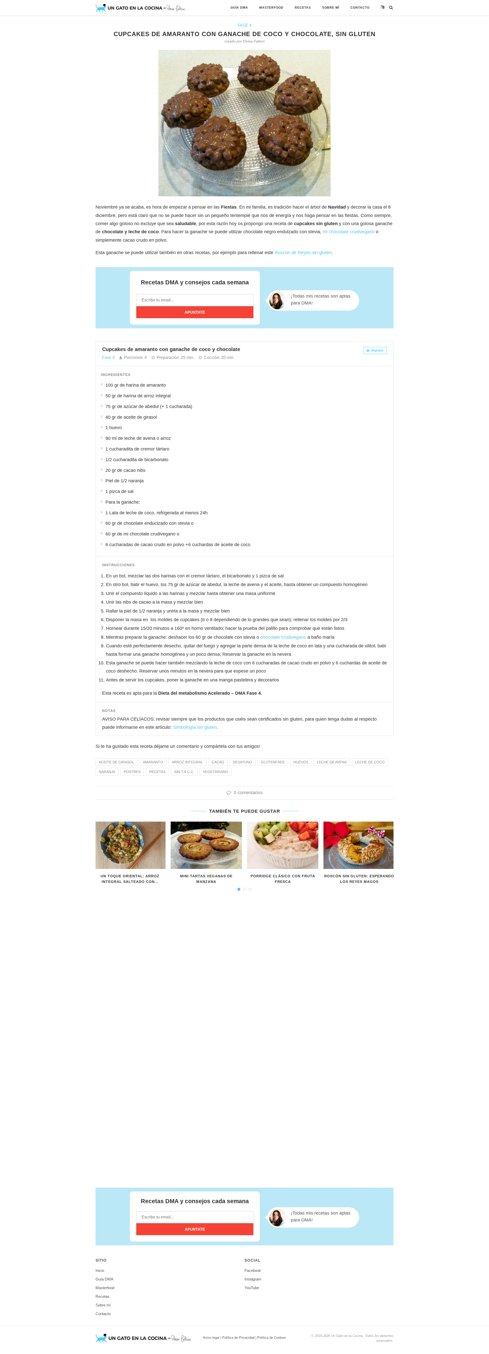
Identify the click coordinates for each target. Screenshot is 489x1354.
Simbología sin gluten (195, 727)
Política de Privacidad (238, 1338)
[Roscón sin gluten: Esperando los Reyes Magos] (359, 845)
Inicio (100, 1270)
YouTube (251, 1288)
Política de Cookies (271, 1338)
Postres (132, 772)
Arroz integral (187, 762)
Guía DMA (239, 7)
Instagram (252, 1279)
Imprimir (377, 350)
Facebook (252, 1270)
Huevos (300, 762)
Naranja (107, 772)
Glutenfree (273, 762)
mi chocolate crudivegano (348, 231)
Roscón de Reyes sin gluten (303, 252)
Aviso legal (211, 1338)
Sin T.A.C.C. (184, 772)
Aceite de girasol (116, 762)
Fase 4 (245, 25)
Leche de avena (332, 762)
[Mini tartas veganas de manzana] (206, 845)
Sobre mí (330, 7)
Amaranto (153, 762)
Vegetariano (215, 772)
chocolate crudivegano (283, 637)
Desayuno (242, 762)
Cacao (218, 762)
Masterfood (271, 7)
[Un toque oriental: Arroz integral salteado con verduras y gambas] (130, 845)
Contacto (360, 7)
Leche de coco (370, 762)
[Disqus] (244, 965)
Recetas (303, 7)
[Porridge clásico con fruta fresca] (282, 845)
